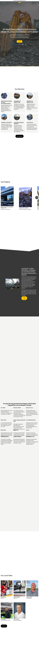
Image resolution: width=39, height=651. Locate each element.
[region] (19, 197)
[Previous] (2, 197)
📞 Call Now (19, 41)
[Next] (36, 197)
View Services (19, 136)
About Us (4, 626)
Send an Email (24, 298)
